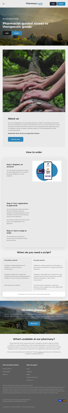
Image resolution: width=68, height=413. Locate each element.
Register (61, 3)
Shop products (7, 368)
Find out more (15, 139)
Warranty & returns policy (28, 406)
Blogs (28, 374)
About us (5, 374)
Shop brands (6, 371)
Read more (34, 323)
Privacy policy (6, 406)
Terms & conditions (16, 406)
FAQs (28, 368)
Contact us (30, 380)
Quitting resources (32, 377)
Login (53, 3)
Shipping (29, 371)
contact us (41, 352)
